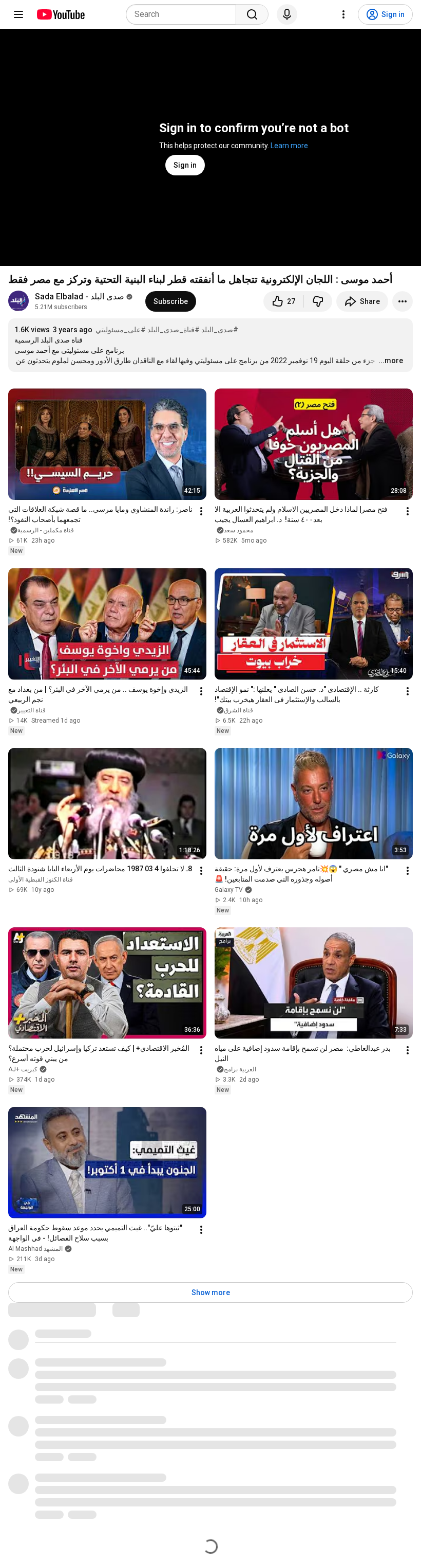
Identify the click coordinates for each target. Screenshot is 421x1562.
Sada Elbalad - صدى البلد (79, 296)
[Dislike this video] (317, 301)
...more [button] (390, 360)
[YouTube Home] (60, 14)
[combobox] (184, 14)
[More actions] (402, 301)
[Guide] (18, 14)
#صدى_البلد (219, 330)
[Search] (252, 14)
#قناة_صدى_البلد (173, 330)
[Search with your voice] (287, 14)
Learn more (289, 145)
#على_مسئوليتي (120, 330)
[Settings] (343, 14)
